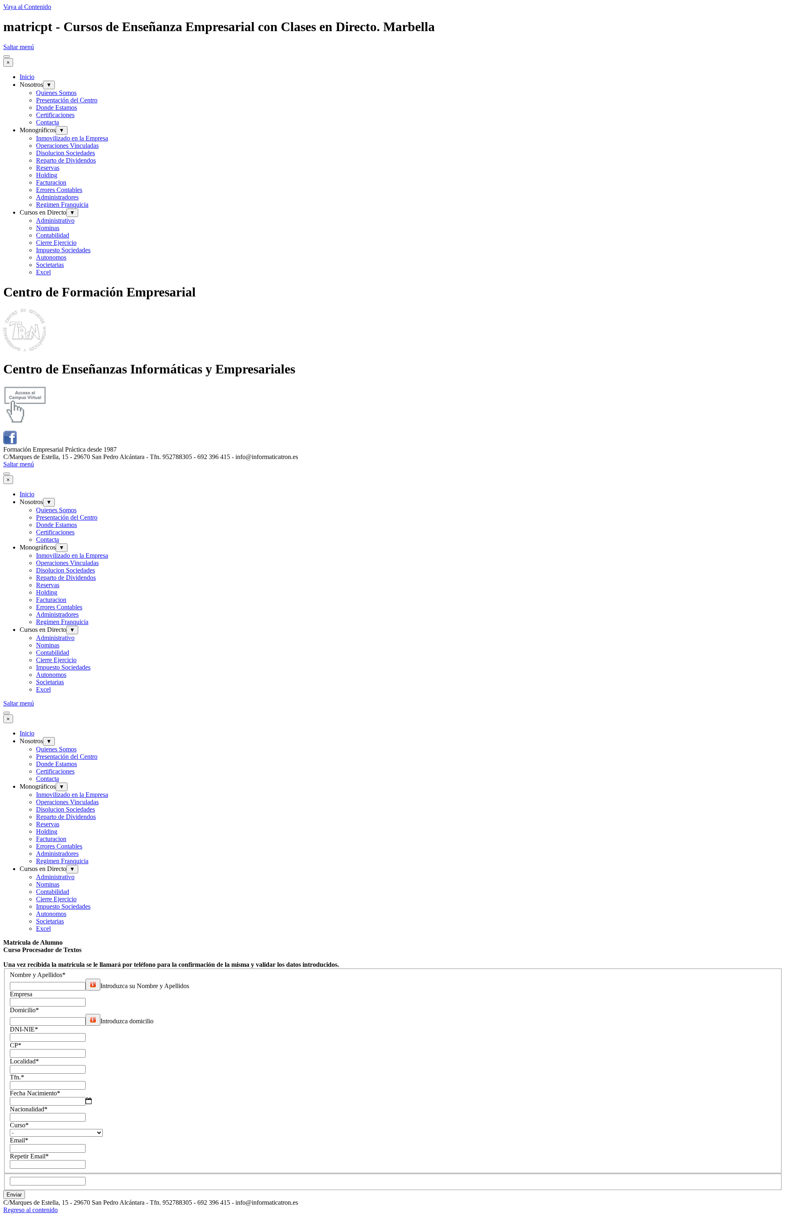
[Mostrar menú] (6, 56)
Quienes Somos (56, 92)
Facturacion (51, 182)
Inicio (27, 76)
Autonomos (51, 257)
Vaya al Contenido (27, 6)
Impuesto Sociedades (63, 250)
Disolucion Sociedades (65, 152)
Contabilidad (52, 235)
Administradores (57, 197)
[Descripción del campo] (93, 985)
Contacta (47, 122)
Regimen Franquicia (62, 204)
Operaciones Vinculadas (67, 145)
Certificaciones (55, 114)
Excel (43, 272)
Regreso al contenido (30, 1209)
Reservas (47, 167)
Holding (46, 175)
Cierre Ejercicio (56, 242)
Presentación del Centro (66, 100)
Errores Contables (59, 189)
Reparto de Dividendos (66, 160)
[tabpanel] (393, 953)
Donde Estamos (56, 107)
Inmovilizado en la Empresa (72, 138)
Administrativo (55, 220)
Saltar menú (18, 46)
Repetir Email (29, 1156)
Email (19, 1140)
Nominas (47, 227)
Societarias (50, 264)
